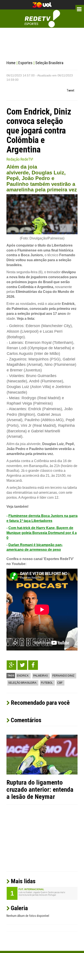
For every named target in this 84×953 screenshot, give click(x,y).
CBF (59, 682)
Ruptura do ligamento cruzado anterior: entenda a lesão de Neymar (39, 789)
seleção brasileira (22, 682)
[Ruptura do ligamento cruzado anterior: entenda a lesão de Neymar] (42, 754)
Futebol (47, 682)
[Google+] (11, 665)
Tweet (70, 90)
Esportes (25, 63)
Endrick (23, 675)
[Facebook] (33, 665)
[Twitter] (22, 665)
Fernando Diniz (63, 675)
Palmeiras (40, 675)
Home (11, 63)
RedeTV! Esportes (42, 18)
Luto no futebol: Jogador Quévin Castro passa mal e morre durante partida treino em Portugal (42, 893)
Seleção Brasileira (49, 63)
